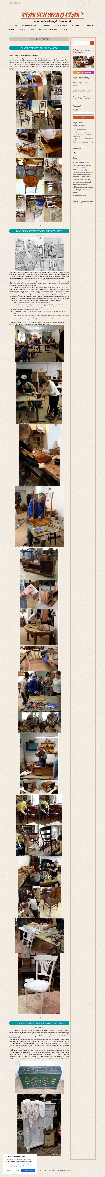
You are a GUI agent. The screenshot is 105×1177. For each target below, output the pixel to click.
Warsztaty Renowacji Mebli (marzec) (39, 48)
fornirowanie (90, 170)
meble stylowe (76, 182)
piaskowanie (82, 184)
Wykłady (32, 29)
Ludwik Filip (76, 176)
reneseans (83, 187)
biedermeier (87, 165)
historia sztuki (83, 172)
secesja (78, 190)
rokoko (74, 190)
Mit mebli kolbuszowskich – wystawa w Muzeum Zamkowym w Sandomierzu (82, 90)
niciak (78, 184)
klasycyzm (80, 174)
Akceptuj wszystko (28, 1170)
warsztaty (79, 193)
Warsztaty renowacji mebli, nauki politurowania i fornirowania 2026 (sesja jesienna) (82, 83)
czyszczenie (84, 168)
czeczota (79, 167)
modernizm (88, 182)
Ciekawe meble (45, 26)
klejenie (84, 174)
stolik (82, 190)
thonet (75, 192)
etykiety (80, 170)
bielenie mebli (75, 167)
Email (75, 110)
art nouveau (83, 163)
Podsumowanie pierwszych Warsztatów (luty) (39, 231)
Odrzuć (17, 1170)
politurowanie (77, 187)
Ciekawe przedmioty (61, 26)
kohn (87, 174)
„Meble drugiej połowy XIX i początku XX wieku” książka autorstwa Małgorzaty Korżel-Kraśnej (83, 98)
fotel (74, 172)
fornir (84, 170)
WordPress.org (69, 1170)
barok (88, 163)
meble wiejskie (82, 182)
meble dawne (79, 179)
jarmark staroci (89, 172)
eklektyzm (76, 170)
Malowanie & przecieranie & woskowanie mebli (39, 1023)
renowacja (89, 187)
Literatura (90, 26)
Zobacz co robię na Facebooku (81, 51)
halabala (77, 172)
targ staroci (86, 190)
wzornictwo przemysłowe (79, 195)
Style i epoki (13, 26)
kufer (90, 174)
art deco (76, 162)
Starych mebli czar (52, 15)
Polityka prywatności (83, 201)
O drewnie (41, 29)
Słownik (11, 29)
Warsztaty (21, 29)
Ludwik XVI (82, 176)
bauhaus (74, 165)
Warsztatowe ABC (54, 29)
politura (86, 184)
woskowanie (84, 193)
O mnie (65, 29)
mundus (75, 184)
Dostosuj (9, 1170)
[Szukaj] (92, 43)
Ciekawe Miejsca (77, 26)
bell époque (80, 165)
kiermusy (74, 174)
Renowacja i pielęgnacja (28, 26)
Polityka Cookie (19, 1166)
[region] (20, 1164)
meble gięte (87, 179)
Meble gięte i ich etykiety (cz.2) (83, 133)
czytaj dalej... (39, 225)
